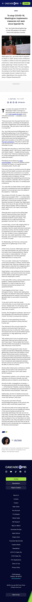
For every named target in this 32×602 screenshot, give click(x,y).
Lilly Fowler (13, 99)
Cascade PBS (14, 585)
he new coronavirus (8, 142)
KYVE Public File (16, 556)
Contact (16, 499)
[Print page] (16, 103)
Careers (16, 503)
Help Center (16, 506)
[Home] (16, 467)
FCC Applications (16, 560)
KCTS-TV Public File (16, 552)
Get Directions (16, 578)
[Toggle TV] (29, 9)
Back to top (16, 595)
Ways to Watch (16, 525)
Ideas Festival (16, 533)
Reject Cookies (16, 487)
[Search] (21, 3)
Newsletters (16, 483)
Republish (21, 102)
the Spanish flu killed (15, 114)
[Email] (13, 103)
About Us (16, 495)
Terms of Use (16, 563)
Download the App (16, 529)
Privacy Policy (16, 567)
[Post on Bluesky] (11, 103)
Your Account (16, 510)
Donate (26, 3)
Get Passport (16, 522)
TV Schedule (16, 514)
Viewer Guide (16, 518)
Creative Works (16, 544)
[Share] (8, 103)
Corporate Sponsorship (16, 541)
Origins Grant (16, 537)
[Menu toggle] (3, 3)
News (16, 11)
